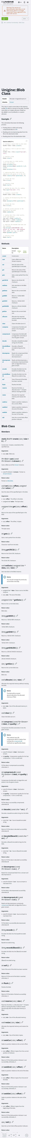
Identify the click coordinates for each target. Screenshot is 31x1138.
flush (3, 384)
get (3, 270)
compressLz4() (18, 741)
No (15, 1135)
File (6, 108)
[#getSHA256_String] (20, 648)
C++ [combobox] (24, 18)
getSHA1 (4, 301)
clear (3, 323)
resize (4, 395)
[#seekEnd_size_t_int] (25, 1067)
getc (3, 275)
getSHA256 (5, 306)
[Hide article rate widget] (19, 1135)
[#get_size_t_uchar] (3, 509)
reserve (4, 388)
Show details (25, 251)
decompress (5, 353)
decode (4, 341)
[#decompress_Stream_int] (19, 869)
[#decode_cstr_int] (27, 809)
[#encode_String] (16, 930)
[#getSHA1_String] (18, 632)
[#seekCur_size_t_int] (25, 1040)
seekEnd (4, 407)
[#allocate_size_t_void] (24, 680)
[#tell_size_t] (13, 1122)
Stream (12, 102)
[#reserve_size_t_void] (24, 1001)
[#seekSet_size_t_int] (24, 1093)
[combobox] (20, 2)
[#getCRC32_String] (18, 550)
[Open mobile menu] (28, 2)
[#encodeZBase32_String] (24, 948)
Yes (11, 1135)
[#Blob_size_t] (5, 441)
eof (3, 379)
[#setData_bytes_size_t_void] (17, 568)
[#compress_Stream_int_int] (19, 724)
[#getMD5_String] (17, 616)
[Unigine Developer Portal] (8, 2)
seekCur (4, 402)
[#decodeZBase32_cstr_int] (7, 838)
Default (19, 251)
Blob (9, 481)
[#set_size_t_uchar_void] (13, 488)
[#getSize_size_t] (16, 664)
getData (4, 290)
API (5, 22)
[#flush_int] (12, 983)
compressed (5, 905)
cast (3, 259)
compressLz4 (6, 334)
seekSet (4, 412)
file (16, 129)
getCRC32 (5, 280)
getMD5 (4, 296)
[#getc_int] (11, 534)
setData (4, 285)
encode (4, 369)
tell (3, 417)
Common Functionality (12, 22)
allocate (4, 316)
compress (5, 327)
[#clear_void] (13, 713)
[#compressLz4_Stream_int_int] (3, 776)
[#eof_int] (11, 965)
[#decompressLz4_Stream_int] (19, 899)
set (3, 264)
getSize (4, 311)
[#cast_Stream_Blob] (22, 461)
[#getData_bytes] (25, 600)
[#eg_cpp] (11, 119)
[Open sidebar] (5, 18)
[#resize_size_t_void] (22, 1022)
